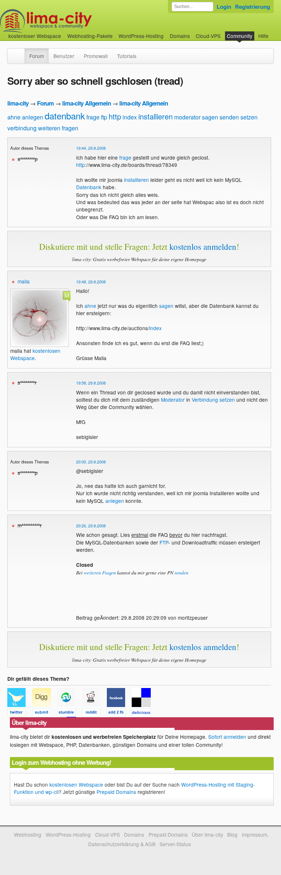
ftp (104, 117)
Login (224, 6)
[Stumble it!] (69, 713)
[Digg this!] (44, 713)
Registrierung (252, 6)
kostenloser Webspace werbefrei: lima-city (73, 21)
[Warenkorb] (274, 32)
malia (24, 281)
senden (229, 117)
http (115, 116)
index (130, 117)
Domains (180, 35)
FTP (164, 542)
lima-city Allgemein (86, 103)
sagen (210, 117)
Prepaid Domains (116, 791)
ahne (13, 117)
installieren (155, 116)
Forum (36, 56)
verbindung (22, 128)
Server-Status (175, 844)
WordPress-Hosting (141, 35)
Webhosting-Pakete (90, 35)
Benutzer (63, 56)
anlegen (32, 117)
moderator (187, 117)
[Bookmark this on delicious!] (143, 713)
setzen (249, 117)
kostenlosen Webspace (76, 784)
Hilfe (263, 35)
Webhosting (27, 834)
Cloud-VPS (208, 35)
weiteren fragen (58, 128)
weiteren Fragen (100, 572)
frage (93, 117)
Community (239, 35)
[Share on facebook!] (119, 713)
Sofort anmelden (227, 736)
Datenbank (88, 187)
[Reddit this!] (94, 713)
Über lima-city (207, 834)
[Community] (20, 52)
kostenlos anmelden (202, 246)
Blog (232, 834)
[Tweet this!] (19, 713)
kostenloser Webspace (34, 35)
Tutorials (126, 56)
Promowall (96, 56)
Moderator (173, 399)
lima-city (18, 103)
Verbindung (205, 399)
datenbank (65, 115)
